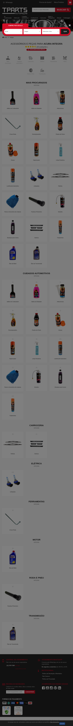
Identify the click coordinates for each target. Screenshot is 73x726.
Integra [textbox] (26, 31)
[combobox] (13, 31)
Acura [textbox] (6, 31)
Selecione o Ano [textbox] (47, 31)
